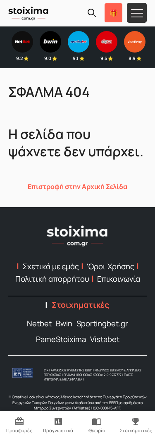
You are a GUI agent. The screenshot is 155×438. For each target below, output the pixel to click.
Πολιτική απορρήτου (52, 278)
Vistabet (104, 339)
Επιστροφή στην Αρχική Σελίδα (77, 186)
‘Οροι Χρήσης (110, 266)
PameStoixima (61, 339)
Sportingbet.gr (102, 323)
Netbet (39, 323)
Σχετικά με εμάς (50, 266)
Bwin (64, 323)
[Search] (91, 13)
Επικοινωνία (118, 278)
